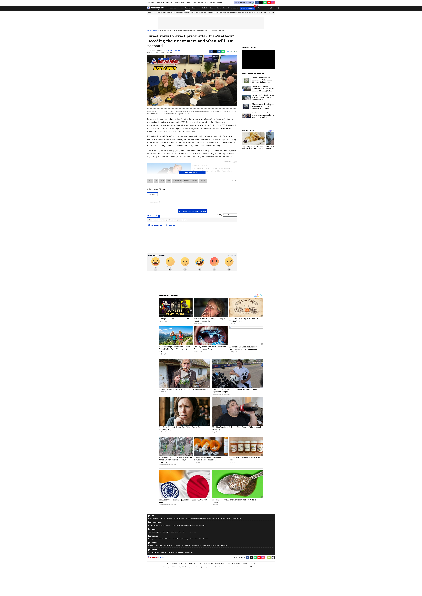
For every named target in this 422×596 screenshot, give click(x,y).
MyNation (220, 2)
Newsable (160, 2)
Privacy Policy (193, 563)
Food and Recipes (165, 539)
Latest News (172, 8)
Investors (252, 563)
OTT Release (167, 525)
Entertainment (223, 8)
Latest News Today (170, 518)
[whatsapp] (265, 2)
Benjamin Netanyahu (190, 180)
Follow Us (233, 51)
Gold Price (177, 545)
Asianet (155, 557)
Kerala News (211, 518)
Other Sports (192, 532)
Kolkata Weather (230, 12)
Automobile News (221, 545)
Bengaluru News (237, 518)
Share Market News (165, 545)
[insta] (273, 2)
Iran (156, 180)
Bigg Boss (176, 525)
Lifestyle (234, 8)
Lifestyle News (153, 539)
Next (273, 12)
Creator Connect (247, 8)
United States (177, 180)
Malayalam (152, 2)
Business (195, 8)
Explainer (203, 180)
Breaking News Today (155, 518)
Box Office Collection (198, 525)
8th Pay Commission (194, 545)
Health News (177, 539)
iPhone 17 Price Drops (215, 12)
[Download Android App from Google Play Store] (269, 557)
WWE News (182, 532)
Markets (204, 8)
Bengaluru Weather (186, 552)
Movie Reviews (185, 525)
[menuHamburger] (275, 8)
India (181, 8)
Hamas (162, 180)
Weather (151, 552)
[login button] (271, 8)
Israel (150, 180)
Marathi (212, 2)
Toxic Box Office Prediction (246, 12)
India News (181, 518)
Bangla (200, 2)
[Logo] (156, 8)
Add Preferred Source (242, 3)
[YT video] (269, 2)
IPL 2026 (261, 8)
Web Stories (203, 539)
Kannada (169, 2)
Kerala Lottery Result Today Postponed (170, 12)
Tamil (194, 2)
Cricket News (162, 532)
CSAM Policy (203, 563)
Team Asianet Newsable (172, 50)
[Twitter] (261, 2)
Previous (269, 12)
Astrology (185, 539)
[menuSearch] (278, 8)
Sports (212, 8)
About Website (172, 563)
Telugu (188, 2)
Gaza (168, 180)
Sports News (152, 532)
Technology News (208, 545)
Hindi (206, 2)
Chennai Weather (173, 552)
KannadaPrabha (179, 2)
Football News (173, 532)
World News (190, 518)
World (187, 8)
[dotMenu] (268, 8)
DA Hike (184, 545)
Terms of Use (182, 563)
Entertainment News (155, 525)
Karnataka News (200, 518)
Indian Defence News (223, 518)
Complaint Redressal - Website (218, 563)
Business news (153, 545)
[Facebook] (257, 2)
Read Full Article (192, 172)
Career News (194, 539)
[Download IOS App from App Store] (273, 557)
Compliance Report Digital (238, 563)
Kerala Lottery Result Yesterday (195, 12)
